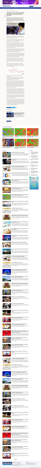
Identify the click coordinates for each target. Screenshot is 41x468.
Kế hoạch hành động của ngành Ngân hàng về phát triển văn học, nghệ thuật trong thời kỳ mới (19, 276)
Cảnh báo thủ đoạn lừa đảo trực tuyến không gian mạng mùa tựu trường (19, 159)
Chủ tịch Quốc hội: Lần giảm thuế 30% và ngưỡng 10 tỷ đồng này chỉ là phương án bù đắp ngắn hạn (19, 324)
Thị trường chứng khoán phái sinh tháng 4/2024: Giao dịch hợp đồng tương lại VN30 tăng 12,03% (19, 113)
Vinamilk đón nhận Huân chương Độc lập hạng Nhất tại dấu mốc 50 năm (19, 236)
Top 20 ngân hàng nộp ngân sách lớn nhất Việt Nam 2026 (19, 172)
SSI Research (11, 109)
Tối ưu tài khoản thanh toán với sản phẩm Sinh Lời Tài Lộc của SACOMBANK (20, 229)
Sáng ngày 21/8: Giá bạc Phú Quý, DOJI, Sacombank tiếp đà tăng (19, 310)
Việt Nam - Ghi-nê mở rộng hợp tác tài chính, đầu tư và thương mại (19, 351)
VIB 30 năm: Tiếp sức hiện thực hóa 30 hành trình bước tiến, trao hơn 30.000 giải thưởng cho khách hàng (19, 270)
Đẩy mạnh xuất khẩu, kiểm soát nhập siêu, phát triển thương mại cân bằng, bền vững (19, 338)
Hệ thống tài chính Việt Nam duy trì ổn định (17, 152)
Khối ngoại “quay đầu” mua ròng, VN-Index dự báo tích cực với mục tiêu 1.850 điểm (34, 156)
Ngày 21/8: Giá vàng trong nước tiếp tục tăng (18, 296)
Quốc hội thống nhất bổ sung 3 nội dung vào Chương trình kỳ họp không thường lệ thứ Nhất (20, 188)
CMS (34, 467)
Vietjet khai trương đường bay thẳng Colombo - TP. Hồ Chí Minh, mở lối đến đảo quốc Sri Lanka (19, 317)
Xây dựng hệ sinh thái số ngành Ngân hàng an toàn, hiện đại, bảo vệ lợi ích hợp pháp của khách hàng (19, 166)
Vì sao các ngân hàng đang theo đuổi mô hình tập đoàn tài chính (19, 249)
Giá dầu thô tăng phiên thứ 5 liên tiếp (16, 208)
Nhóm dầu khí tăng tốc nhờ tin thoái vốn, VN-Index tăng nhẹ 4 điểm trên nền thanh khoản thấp (20, 148)
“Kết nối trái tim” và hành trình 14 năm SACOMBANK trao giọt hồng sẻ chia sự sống (19, 222)
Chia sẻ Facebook (9, 107)
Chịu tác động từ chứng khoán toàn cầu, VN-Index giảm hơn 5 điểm (32, 136)
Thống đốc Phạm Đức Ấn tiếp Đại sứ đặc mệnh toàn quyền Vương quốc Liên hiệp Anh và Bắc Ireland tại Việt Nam (20, 215)
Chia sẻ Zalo (14, 107)
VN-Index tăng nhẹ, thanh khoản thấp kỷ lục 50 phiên (20, 136)
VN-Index (8, 109)
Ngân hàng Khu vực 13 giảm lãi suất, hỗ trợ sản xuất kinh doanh (19, 201)
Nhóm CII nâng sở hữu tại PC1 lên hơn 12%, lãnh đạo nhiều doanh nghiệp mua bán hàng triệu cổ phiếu (34, 153)
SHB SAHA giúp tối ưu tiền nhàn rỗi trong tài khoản (19, 242)
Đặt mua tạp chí (31, 6)
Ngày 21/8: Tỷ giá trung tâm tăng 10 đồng (17, 303)
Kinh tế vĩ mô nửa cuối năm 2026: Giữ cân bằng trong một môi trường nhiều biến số (19, 180)
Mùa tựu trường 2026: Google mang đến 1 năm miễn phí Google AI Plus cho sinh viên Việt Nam (19, 345)
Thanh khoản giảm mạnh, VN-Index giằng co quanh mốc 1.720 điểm (32, 147)
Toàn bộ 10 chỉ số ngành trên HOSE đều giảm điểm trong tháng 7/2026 (7, 147)
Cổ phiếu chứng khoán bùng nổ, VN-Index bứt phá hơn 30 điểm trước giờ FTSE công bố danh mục (8, 137)
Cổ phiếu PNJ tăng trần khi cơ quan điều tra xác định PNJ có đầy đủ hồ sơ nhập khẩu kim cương (19, 290)
